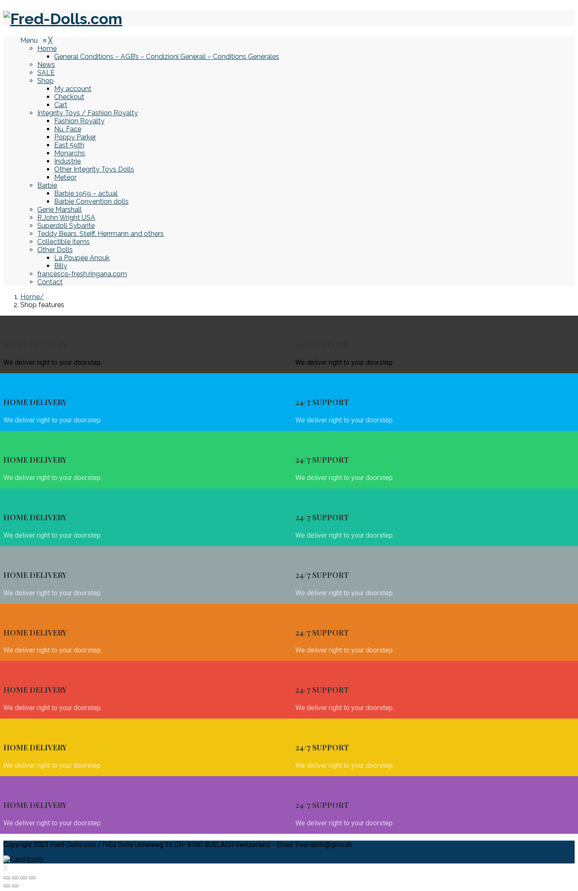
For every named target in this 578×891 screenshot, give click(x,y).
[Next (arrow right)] (15, 886)
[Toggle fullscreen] (23, 878)
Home (30, 297)
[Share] (15, 878)
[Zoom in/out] (32, 878)
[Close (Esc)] (6, 878)
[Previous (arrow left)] (6, 886)
